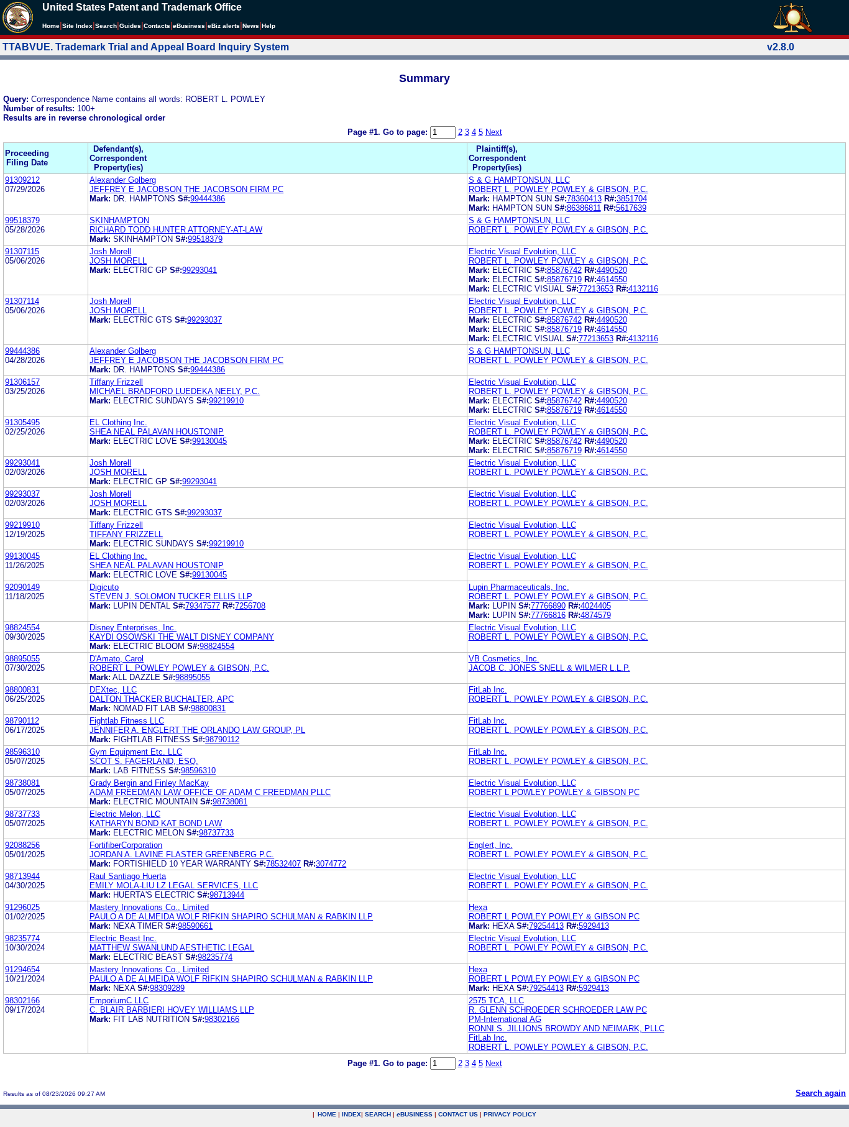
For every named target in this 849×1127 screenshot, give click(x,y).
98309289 (167, 988)
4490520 (612, 270)
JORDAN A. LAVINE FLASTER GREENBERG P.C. (181, 854)
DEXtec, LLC (113, 689)
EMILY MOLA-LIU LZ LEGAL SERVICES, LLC (173, 885)
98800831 (22, 689)
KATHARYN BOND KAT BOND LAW (155, 823)
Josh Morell (110, 251)
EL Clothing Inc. (118, 422)
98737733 (22, 814)
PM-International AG (505, 1019)
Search (106, 25)
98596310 (22, 752)
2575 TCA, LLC (496, 1000)
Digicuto (104, 587)
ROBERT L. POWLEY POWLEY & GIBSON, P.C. (558, 189)
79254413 (546, 926)
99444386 (207, 198)
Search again (821, 1093)
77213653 (596, 288)
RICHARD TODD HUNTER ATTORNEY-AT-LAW (175, 229)
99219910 (226, 400)
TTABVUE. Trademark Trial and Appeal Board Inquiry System (145, 47)
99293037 (204, 319)
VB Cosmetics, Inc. (504, 658)
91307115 (22, 251)
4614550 (612, 279)
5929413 (594, 926)
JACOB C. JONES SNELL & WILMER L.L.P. (549, 668)
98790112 (22, 720)
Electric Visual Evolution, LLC (522, 251)
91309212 (22, 180)
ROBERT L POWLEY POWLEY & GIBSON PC (554, 792)
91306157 (22, 382)
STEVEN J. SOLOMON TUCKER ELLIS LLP (170, 596)
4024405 (596, 605)
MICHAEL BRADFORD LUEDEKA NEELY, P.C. (174, 391)
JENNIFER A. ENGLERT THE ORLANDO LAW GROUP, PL (197, 730)
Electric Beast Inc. (123, 938)
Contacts (157, 25)
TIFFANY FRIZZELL (126, 534)
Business (189, 25)
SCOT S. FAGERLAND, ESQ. (143, 761)
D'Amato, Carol (116, 658)
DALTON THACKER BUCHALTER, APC (161, 699)
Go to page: (406, 132)
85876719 (564, 279)
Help (268, 25)
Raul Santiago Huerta (127, 876)
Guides (130, 25)
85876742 (564, 270)
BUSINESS (415, 1114)
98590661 (195, 926)
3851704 (632, 198)
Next (493, 132)
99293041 (199, 270)
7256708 (250, 605)
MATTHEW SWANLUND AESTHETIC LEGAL (171, 947)
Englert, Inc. (491, 845)
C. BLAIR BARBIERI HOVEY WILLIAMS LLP (171, 1009)
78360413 (584, 198)
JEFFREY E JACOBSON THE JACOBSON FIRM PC (186, 189)
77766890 (548, 605)
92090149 (22, 587)
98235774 (22, 938)
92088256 (22, 845)
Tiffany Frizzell (116, 382)
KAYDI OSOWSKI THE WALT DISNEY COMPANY (181, 637)
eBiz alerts (224, 25)
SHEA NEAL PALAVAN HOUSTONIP (156, 431)
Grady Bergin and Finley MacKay (149, 783)
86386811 (584, 208)
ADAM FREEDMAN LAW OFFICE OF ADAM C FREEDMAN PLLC (210, 792)
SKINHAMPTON (119, 220)
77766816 (548, 615)
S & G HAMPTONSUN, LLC (519, 180)
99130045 (209, 441)
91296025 (22, 907)
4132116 (643, 288)
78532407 (283, 863)
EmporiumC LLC (119, 1000)
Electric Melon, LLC (124, 814)
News (250, 25)
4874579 (596, 615)
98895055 (22, 658)
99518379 (22, 220)
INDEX (351, 1114)
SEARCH (378, 1114)
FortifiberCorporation (125, 845)
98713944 (22, 876)
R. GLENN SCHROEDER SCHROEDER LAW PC (558, 1009)
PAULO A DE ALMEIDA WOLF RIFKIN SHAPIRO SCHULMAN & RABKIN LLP (231, 916)
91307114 (22, 301)
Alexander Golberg (122, 180)
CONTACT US (458, 1114)
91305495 (22, 422)
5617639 (631, 208)
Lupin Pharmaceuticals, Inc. (519, 587)
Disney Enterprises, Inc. (133, 627)
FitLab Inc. (488, 689)
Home (51, 25)
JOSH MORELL (118, 260)
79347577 (202, 605)
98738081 (22, 783)
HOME (327, 1114)
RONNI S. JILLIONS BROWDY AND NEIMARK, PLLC (566, 1028)
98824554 (22, 627)
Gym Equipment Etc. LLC (135, 752)
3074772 (331, 863)
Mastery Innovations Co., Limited (149, 907)
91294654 (22, 969)
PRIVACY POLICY (510, 1114)
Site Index (77, 25)
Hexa (478, 907)
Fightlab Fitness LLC (126, 720)
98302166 (22, 1000)
